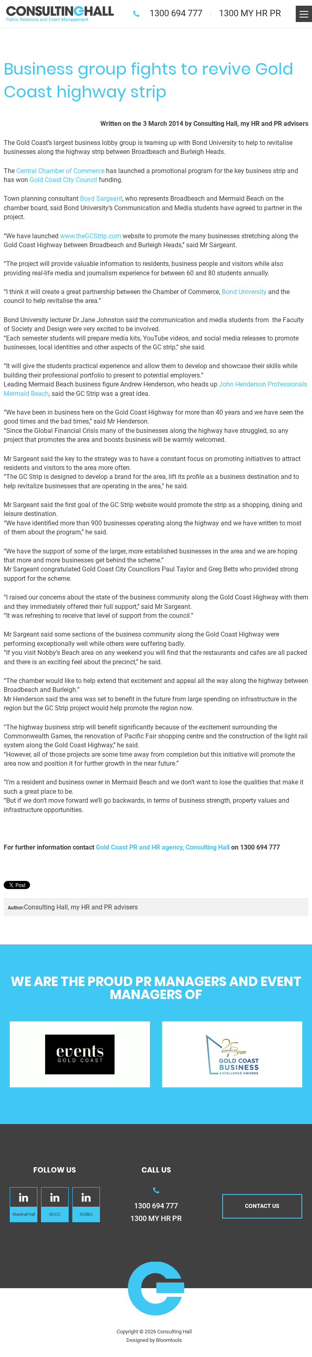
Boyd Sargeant (100, 198)
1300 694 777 (176, 13)
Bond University (245, 292)
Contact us (262, 1206)
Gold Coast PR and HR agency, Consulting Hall (163, 847)
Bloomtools (169, 1340)
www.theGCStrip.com (91, 236)
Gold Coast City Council (64, 180)
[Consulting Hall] (60, 13)
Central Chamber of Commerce (60, 171)
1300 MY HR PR (250, 13)
